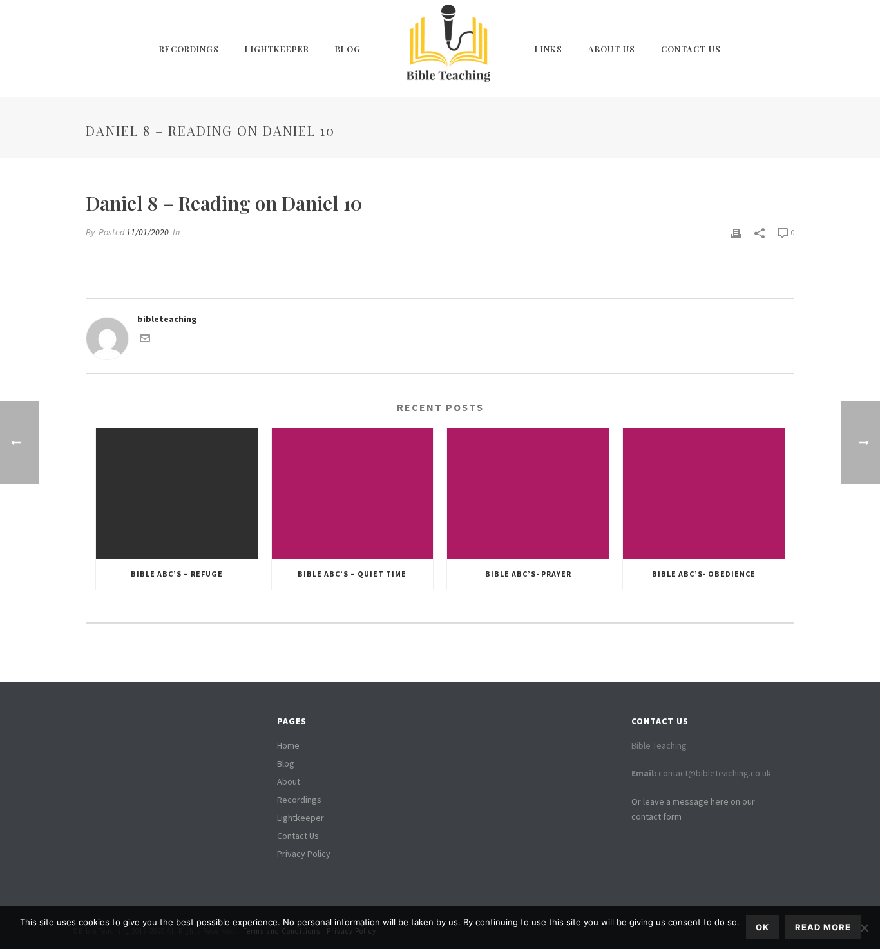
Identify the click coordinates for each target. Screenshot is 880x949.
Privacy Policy (303, 853)
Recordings (189, 48)
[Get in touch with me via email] (145, 340)
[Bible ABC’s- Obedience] (704, 493)
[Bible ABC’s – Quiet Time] (353, 493)
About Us (611, 48)
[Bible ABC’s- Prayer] (528, 493)
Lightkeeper (277, 48)
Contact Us (691, 48)
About (288, 781)
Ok (762, 927)
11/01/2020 (147, 232)
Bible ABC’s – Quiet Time (352, 574)
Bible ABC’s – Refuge (177, 574)
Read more (823, 927)
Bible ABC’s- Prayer (528, 574)
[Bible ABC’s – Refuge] (177, 493)
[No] (863, 927)
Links (548, 48)
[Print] (736, 232)
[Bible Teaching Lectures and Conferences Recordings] (448, 48)
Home (288, 745)
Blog (348, 48)
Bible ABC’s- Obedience (704, 574)
